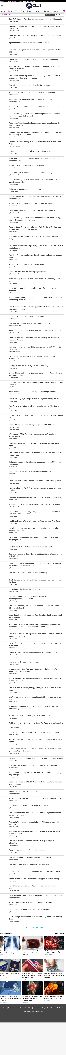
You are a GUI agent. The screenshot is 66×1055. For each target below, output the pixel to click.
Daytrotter (26, 1)
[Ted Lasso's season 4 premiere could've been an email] (4, 152)
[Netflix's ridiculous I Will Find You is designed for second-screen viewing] (4, 490)
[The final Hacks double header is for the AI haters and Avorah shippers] (4, 824)
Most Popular (60, 15)
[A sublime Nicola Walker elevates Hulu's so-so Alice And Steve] (4, 522)
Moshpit (32, 1)
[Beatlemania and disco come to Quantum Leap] (4, 574)
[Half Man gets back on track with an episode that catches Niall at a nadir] (4, 742)
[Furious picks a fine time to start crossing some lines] (4, 100)
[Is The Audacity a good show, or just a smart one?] (4, 717)
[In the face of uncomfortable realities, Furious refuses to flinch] (4, 159)
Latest (3, 11)
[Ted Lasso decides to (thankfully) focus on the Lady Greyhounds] (4, 36)
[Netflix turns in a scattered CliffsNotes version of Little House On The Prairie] (4, 349)
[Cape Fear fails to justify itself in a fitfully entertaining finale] (4, 174)
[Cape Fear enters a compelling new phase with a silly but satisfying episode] (4, 427)
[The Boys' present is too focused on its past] (4, 851)
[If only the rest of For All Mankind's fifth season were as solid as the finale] (4, 582)
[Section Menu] (1, 5)
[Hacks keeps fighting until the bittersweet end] (4, 590)
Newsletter (56, 11)
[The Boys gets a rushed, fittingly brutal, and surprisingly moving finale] (4, 690)
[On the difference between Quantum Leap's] (4, 375)
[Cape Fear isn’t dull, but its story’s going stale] (4, 273)
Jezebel (14, 1)
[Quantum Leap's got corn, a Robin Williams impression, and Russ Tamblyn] (4, 385)
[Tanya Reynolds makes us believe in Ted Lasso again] (4, 86)
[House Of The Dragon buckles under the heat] (4, 166)
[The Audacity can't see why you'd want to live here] (4, 910)
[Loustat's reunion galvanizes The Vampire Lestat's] (4, 498)
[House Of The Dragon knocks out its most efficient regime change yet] (4, 418)
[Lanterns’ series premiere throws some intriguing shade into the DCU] (4, 52)
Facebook (37, 1008)
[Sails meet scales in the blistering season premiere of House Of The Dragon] (4, 464)
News (10, 11)
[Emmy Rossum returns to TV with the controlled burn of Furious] (4, 197)
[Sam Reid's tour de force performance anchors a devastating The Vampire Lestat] (4, 455)
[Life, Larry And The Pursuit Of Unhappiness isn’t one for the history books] (4, 436)
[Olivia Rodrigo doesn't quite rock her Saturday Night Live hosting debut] (4, 919)
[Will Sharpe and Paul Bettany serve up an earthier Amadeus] (4, 858)
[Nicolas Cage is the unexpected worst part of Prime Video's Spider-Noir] (4, 655)
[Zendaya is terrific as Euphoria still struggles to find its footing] (4, 880)
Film (22, 11)
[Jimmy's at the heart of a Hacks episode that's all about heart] (4, 733)
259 (33, 928)
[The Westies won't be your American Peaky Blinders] (4, 324)
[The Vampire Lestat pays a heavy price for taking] (4, 408)
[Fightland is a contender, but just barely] (4, 190)
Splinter (20, 1)
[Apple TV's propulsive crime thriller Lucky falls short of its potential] (4, 290)
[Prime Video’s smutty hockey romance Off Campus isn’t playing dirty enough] (4, 775)
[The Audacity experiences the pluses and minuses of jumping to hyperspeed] (4, 645)
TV (16, 11)
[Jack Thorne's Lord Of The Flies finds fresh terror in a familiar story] (4, 888)
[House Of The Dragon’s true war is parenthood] (4, 317)
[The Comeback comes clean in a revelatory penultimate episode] (4, 896)
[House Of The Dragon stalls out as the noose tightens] (4, 204)
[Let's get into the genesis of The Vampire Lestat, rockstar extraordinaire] (4, 359)
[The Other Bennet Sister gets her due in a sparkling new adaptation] (4, 843)
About (4, 1008)
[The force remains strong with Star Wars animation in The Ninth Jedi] (4, 144)
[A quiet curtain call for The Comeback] (4, 792)
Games (37, 11)
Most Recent (50, 15)
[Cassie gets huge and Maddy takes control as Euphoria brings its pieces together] (4, 784)
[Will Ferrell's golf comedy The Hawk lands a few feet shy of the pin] (4, 281)
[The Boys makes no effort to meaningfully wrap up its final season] (4, 759)
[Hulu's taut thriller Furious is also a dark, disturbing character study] (4, 239)
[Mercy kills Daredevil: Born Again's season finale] (4, 865)
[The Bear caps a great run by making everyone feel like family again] (4, 446)
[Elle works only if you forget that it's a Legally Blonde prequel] (4, 400)
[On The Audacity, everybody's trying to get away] (4, 806)
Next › (42, 928)
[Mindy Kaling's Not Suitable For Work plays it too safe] (4, 548)
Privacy (52, 1008)
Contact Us (60, 1008)
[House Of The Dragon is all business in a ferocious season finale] (4, 108)
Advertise (20, 1008)
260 (37, 928)
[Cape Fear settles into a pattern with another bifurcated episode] (4, 482)
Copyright (45, 1008)
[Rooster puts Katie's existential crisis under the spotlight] (4, 903)
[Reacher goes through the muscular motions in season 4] (4, 93)
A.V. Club (8, 1)
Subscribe (46, 11)
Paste (2, 1)
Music (29, 11)
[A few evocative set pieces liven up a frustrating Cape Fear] (4, 393)
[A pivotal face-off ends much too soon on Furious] (4, 44)
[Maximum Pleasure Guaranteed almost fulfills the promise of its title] (4, 699)
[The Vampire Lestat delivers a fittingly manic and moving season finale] (4, 257)
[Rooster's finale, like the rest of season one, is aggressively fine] (4, 799)
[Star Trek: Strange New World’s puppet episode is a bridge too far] (4, 20)
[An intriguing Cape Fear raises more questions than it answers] (4, 505)
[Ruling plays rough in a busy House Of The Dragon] (4, 367)
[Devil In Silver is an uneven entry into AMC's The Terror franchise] (4, 873)
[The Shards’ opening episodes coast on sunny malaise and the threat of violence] (4, 125)
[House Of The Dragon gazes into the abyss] (4, 265)
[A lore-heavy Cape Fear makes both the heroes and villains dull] (4, 332)
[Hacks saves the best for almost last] (4, 663)
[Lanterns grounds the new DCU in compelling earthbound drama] (4, 60)
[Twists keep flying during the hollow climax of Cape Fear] (4, 211)
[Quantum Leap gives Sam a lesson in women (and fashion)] (4, 766)
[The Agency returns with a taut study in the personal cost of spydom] (4, 474)
